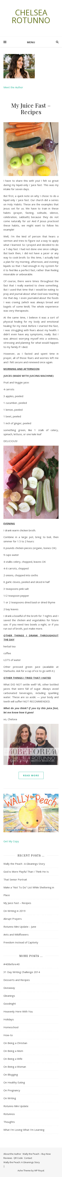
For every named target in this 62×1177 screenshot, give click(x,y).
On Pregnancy (11, 1090)
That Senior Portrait (15, 879)
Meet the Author (13, 87)
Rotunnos (9, 1114)
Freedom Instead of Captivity (20, 942)
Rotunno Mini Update (15, 1106)
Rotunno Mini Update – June (19, 926)
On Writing (9, 1098)
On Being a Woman (14, 1066)
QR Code (18, 1158)
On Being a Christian (15, 1043)
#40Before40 (11, 964)
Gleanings (9, 995)
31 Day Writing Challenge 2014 (21, 972)
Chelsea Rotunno (31, 16)
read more (31, 775)
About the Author (12, 1153)
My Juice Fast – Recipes (31, 108)
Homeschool (10, 1027)
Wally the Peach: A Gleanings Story (21, 1162)
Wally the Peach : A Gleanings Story (24, 863)
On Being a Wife (12, 1058)
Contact (28, 1158)
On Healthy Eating (14, 1082)
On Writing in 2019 (14, 911)
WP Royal (39, 1170)
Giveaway (9, 987)
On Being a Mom (13, 1051)
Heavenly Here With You (18, 1011)
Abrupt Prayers (12, 918)
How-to (8, 1035)
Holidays (8, 1019)
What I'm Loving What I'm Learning (23, 1129)
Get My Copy (11, 841)
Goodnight (9, 1003)
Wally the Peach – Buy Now (37, 1153)
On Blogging (10, 1074)
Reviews (7, 1158)
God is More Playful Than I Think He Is (26, 871)
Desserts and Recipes (16, 980)
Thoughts (9, 1122)
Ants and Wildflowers (16, 934)
